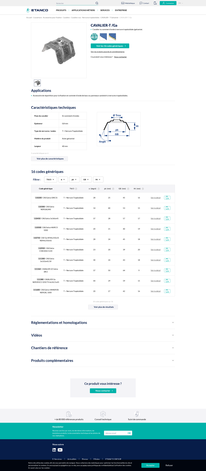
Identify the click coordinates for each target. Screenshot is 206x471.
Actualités (71, 459)
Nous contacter (120, 57)
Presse (85, 459)
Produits (61, 10)
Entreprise (121, 10)
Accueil (29, 17)
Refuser (169, 465)
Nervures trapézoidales (90, 17)
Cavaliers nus (76, 17)
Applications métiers (83, 10)
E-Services (57, 459)
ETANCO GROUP (113, 459)
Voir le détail (156, 198)
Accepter (150, 465)
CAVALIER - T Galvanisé (109, 17)
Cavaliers (66, 17)
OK (129, 433)
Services (105, 10)
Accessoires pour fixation (52, 17)
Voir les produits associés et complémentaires (107, 52)
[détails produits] (173, 322)
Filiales (97, 459)
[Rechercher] (97, 3)
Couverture (37, 17)
